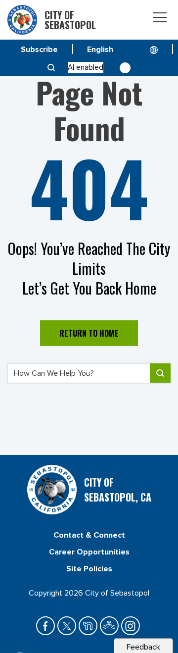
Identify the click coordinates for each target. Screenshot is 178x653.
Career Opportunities (89, 552)
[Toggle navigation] (159, 19)
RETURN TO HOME (89, 333)
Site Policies (89, 569)
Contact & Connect (89, 535)
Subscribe (39, 49)
